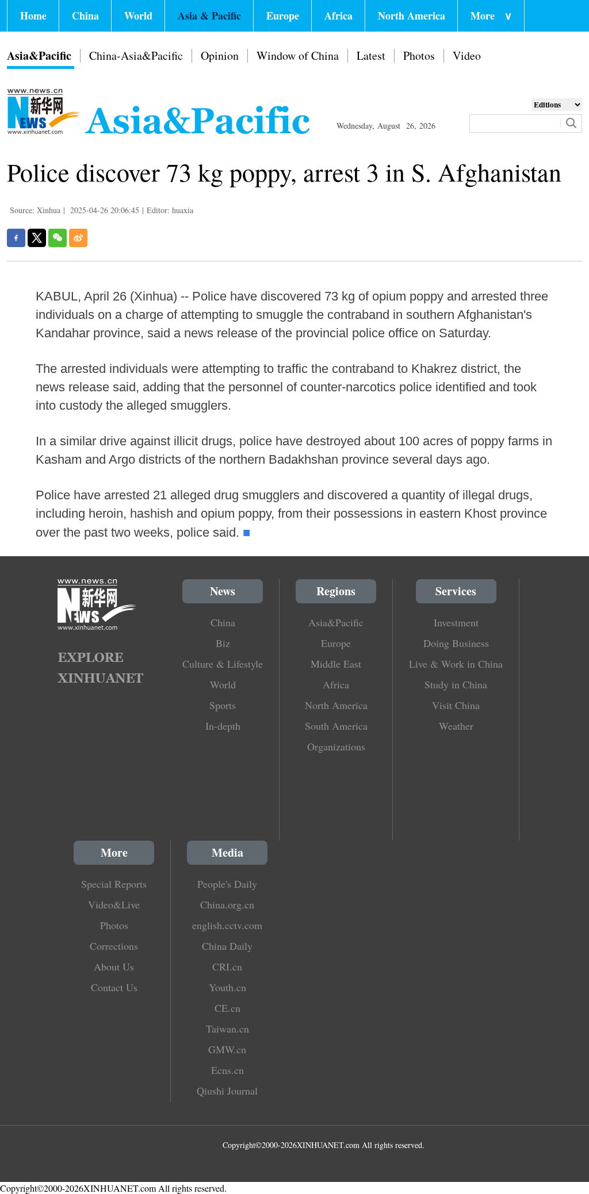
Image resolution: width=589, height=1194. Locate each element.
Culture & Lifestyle (222, 664)
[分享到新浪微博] (78, 238)
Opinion (220, 55)
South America (336, 726)
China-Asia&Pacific (136, 55)
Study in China (455, 684)
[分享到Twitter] (37, 238)
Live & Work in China (456, 664)
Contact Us (114, 987)
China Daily (227, 946)
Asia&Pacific (39, 55)
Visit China (456, 705)
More (491, 15)
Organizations (336, 746)
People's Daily (227, 884)
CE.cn (227, 1008)
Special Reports (114, 884)
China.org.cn (227, 904)
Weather (456, 726)
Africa (338, 15)
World (138, 15)
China (85, 15)
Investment (456, 622)
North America (411, 15)
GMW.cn (227, 1049)
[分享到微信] (57, 238)
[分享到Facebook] (16, 238)
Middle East (336, 664)
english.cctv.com (227, 925)
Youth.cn (227, 987)
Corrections (114, 946)
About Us (114, 966)
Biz (223, 643)
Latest (371, 55)
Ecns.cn (227, 1070)
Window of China (298, 55)
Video (467, 55)
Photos (419, 55)
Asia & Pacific (209, 15)
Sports (222, 705)
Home (33, 15)
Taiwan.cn (227, 1028)
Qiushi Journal (227, 1090)
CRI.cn (227, 966)
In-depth (222, 726)
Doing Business (456, 643)
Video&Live (114, 904)
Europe (282, 15)
